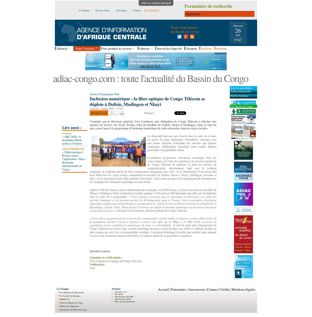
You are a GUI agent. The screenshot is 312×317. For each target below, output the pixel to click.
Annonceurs (196, 289)
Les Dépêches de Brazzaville (72, 292)
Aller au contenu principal (156, 3)
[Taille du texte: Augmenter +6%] (112, 113)
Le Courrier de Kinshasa (70, 295)
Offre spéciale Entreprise (125, 301)
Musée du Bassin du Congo (71, 302)
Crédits (225, 289)
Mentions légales (243, 289)
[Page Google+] (185, 38)
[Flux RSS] (191, 38)
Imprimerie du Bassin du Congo (73, 309)
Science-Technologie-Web (73, 148)
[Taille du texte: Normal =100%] (116, 113)
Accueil (163, 289)
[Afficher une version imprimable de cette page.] (122, 113)
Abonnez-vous (121, 291)
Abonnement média (123, 299)
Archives (206, 48)
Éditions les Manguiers (69, 306)
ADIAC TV (65, 299)
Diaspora (191, 48)
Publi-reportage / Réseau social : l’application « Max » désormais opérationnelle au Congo (74, 160)
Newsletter (119, 294)
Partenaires (178, 289)
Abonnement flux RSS (124, 296)
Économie (66, 133)
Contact (212, 289)
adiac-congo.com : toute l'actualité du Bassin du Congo (150, 78)
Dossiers (221, 48)
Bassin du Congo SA (169, 48)
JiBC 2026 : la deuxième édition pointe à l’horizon (72, 140)
